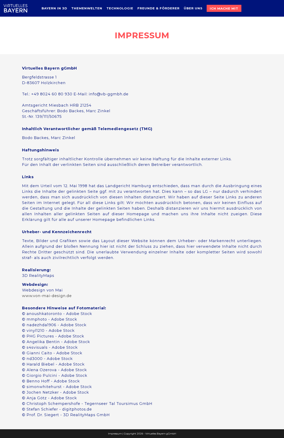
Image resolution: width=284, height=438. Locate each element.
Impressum (115, 433)
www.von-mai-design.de (47, 296)
